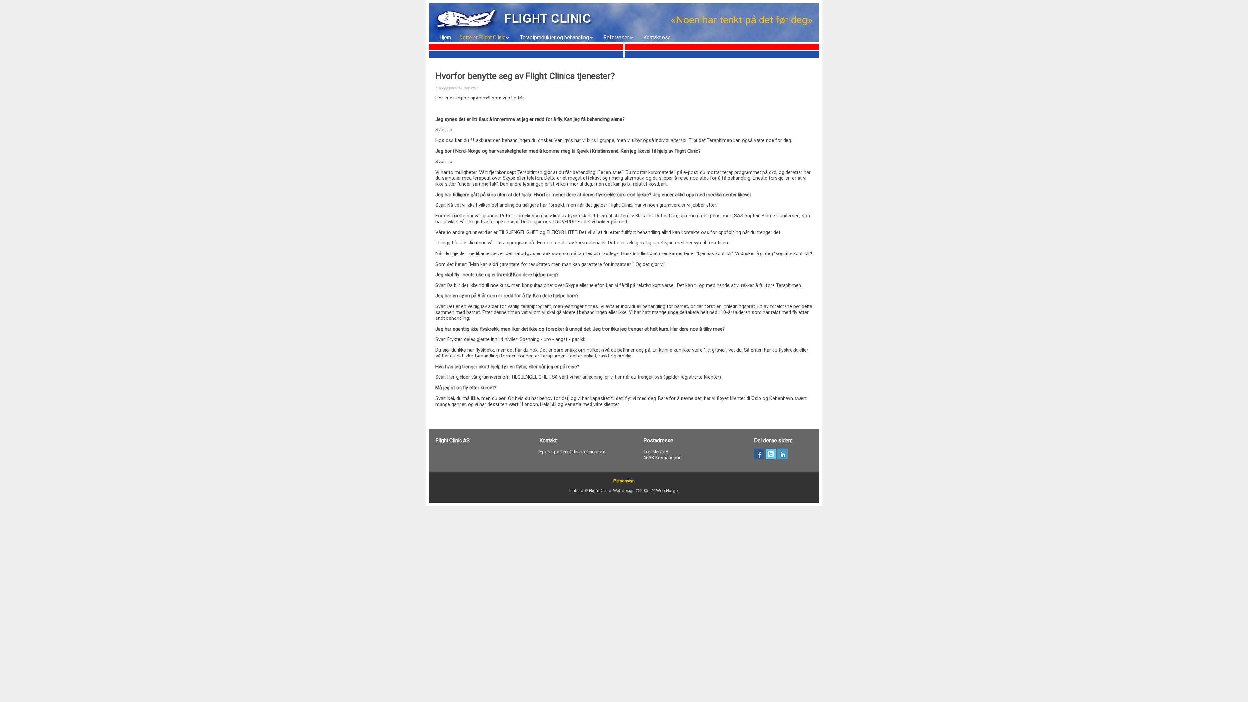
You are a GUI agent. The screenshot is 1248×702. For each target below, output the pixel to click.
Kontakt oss (657, 37)
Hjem (445, 37)
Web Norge (667, 490)
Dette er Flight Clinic (482, 37)
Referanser (616, 37)
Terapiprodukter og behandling (554, 37)
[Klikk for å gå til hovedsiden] (466, 20)
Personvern (624, 480)
